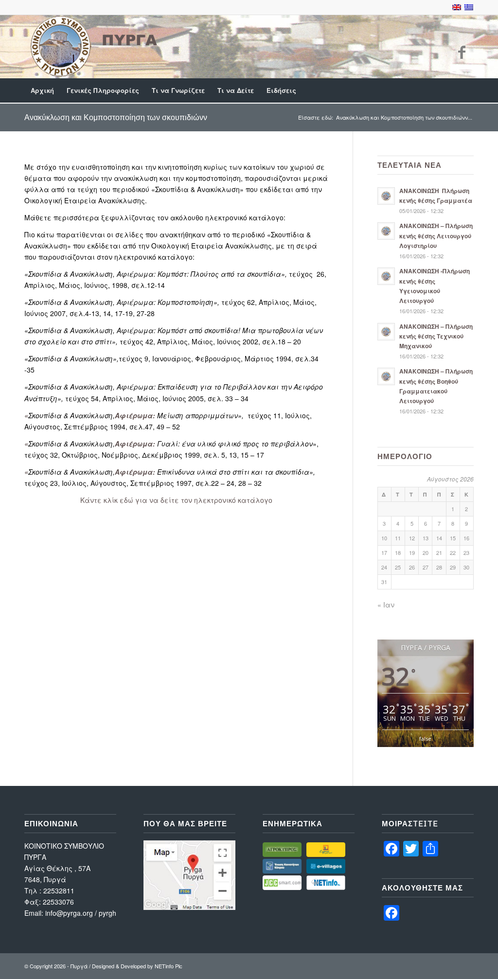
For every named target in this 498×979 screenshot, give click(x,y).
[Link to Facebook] (461, 51)
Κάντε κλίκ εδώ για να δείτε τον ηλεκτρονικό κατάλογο (176, 500)
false (425, 738)
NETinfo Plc (168, 966)
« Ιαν (385, 604)
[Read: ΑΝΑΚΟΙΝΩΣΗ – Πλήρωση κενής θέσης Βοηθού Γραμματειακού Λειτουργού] (386, 376)
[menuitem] (42, 90)
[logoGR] (92, 46)
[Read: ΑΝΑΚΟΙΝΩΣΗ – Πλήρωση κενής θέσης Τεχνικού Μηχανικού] (386, 331)
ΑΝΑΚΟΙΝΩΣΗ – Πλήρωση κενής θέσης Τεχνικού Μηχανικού (436, 336)
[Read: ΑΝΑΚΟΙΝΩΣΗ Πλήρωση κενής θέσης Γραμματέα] (386, 196)
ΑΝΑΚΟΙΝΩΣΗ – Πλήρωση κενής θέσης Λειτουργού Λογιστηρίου (436, 235)
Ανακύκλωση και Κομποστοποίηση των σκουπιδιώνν (115, 117)
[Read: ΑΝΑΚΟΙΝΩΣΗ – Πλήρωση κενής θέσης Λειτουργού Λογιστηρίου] (386, 231)
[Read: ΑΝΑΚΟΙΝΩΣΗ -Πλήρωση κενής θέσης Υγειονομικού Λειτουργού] (386, 276)
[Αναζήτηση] (467, 90)
